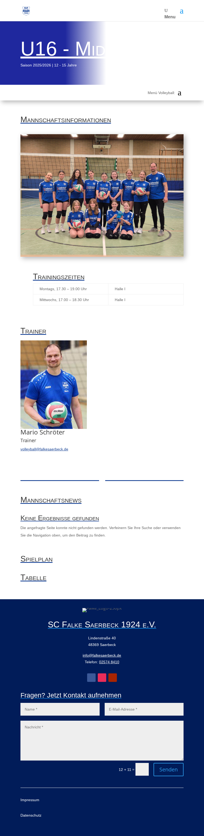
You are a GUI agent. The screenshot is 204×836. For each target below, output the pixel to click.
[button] (182, 10)
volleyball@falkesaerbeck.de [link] (44, 449)
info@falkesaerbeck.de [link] (102, 655)
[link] (26, 11)
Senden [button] (168, 769)
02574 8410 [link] (109, 662)
